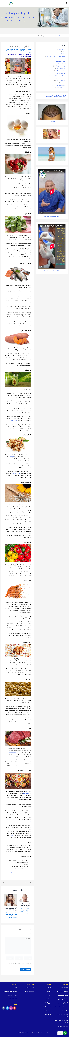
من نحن (49, 987)
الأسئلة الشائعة (47, 999)
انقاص (51, 161)
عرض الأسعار (48, 1003)
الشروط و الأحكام (47, 1006)
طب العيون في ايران (60, 80)
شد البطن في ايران (61, 68)
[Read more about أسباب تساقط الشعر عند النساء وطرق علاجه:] (10, 900)
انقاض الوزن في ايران (63, 1003)
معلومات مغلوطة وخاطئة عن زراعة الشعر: (26, 905)
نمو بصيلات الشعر (12, 752)
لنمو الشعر (8, 659)
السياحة (63, 51)
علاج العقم (63, 82)
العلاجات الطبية (62, 58)
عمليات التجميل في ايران (59, 85)
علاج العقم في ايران (63, 1010)
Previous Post (29, 882)
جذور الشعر (20, 627)
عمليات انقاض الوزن (60, 87)
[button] (66, 2)
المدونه (49, 995)
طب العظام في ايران (60, 78)
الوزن (49, 161)
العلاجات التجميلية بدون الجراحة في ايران (56, 56)
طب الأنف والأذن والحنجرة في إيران (57, 75)
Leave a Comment (24, 49)
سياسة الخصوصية (47, 1010)
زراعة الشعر (52, 121)
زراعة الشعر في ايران (60, 66)
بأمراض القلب (16, 473)
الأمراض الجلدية (61, 49)
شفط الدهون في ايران (60, 70)
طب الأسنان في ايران (60, 73)
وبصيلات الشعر (13, 420)
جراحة (54, 161)
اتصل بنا (49, 991)
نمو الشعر (12, 456)
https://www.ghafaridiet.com (11, 872)
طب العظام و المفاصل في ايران (60, 1006)
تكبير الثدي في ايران (60, 63)
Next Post (4, 882)
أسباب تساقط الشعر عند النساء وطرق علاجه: (11, 909)
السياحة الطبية (62, 54)
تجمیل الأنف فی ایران (60, 61)
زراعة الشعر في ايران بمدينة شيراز (52, 216)
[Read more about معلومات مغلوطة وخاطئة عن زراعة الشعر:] (25, 897)
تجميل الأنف (52, 140)
